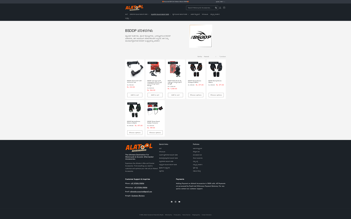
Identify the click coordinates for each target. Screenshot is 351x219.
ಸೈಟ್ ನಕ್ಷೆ (195, 168)
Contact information (207, 215)
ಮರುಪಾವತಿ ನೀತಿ (197, 155)
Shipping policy (196, 215)
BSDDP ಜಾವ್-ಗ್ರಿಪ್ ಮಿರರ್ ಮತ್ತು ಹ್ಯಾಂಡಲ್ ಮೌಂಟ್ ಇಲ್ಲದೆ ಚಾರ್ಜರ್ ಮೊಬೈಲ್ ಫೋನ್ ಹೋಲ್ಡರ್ (154, 83)
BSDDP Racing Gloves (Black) (214, 81)
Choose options (196, 95)
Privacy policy (177, 215)
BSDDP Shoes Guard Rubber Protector (153, 122)
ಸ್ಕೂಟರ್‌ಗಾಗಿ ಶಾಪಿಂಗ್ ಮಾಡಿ (166, 161)
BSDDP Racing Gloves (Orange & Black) (194, 81)
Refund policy (168, 215)
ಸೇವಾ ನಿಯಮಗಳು (198, 158)
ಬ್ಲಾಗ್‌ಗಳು (161, 171)
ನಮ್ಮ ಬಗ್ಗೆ (195, 161)
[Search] (216, 8)
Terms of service (186, 215)
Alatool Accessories (148, 215)
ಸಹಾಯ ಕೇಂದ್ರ (197, 171)
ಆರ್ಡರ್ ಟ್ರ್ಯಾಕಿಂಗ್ (197, 148)
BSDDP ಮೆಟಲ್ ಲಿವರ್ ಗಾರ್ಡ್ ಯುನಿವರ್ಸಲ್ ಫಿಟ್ (134, 81)
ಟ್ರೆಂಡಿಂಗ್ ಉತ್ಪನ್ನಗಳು (164, 168)
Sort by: (200, 56)
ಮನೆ (160, 148)
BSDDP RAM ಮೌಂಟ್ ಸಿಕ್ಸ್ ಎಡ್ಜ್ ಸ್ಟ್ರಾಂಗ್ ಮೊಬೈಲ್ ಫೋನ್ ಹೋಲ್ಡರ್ (175, 82)
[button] (139, 14)
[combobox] (202, 8)
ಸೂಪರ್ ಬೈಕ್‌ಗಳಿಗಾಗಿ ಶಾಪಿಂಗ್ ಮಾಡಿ (168, 155)
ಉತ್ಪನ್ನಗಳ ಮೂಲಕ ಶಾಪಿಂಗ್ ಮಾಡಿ (168, 165)
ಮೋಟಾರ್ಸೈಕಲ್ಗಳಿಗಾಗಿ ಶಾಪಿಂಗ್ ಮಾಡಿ (168, 158)
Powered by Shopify (158, 215)
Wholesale (162, 152)
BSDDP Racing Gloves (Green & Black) (133, 122)
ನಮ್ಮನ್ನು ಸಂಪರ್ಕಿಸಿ (197, 165)
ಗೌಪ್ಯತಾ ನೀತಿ (196, 152)
